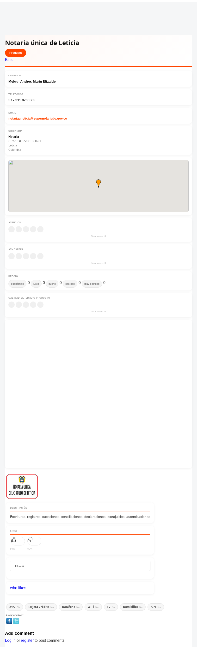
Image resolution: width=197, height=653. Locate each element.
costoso (70, 283)
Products (15, 52)
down (34, 541)
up (18, 541)
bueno (52, 283)
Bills (8, 60)
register (27, 640)
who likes (18, 588)
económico (17, 283)
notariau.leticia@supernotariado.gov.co (37, 118)
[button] (98, 183)
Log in (10, 640)
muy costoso (91, 283)
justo (36, 283)
